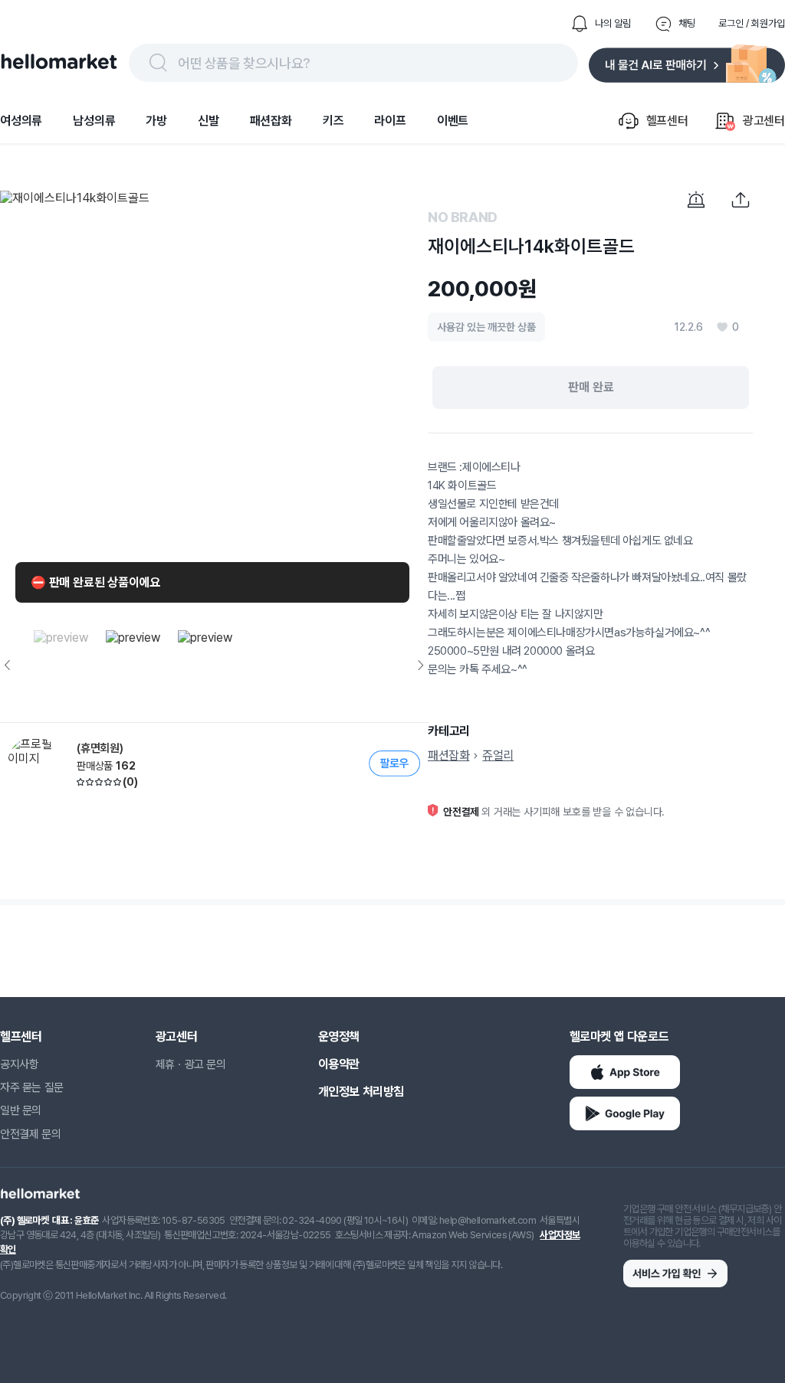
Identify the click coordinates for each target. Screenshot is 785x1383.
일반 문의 (20, 1110)
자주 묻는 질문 (32, 1087)
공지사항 (19, 1064)
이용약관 (339, 1064)
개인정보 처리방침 (361, 1091)
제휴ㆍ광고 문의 (191, 1064)
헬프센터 (20, 1036)
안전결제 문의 (30, 1134)
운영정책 (339, 1036)
